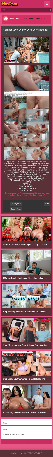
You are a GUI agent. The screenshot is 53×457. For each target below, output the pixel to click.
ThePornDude (27, 18)
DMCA (14, 453)
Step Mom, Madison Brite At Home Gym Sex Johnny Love (25, 345)
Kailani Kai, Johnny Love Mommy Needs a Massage (25, 412)
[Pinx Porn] (16, 4)
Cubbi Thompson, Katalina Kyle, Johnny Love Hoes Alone (25, 244)
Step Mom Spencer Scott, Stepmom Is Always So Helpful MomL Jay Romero (25, 311)
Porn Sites (40, 18)
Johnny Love (16, 204)
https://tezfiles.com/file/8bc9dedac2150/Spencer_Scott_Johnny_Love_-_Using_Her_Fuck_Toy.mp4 (26, 194)
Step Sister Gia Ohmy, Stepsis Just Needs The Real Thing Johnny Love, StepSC (25, 379)
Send (26, 442)
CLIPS (47, 204)
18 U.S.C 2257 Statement (31, 453)
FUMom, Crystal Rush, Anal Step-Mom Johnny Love (25, 278)
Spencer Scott (16, 209)
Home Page (14, 18)
